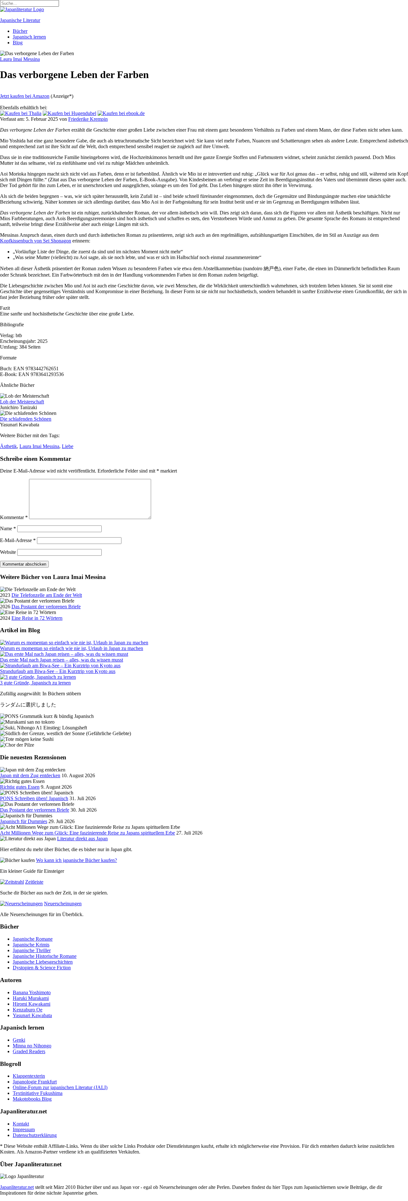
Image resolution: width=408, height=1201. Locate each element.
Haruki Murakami (31, 998)
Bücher (20, 31)
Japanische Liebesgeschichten (43, 962)
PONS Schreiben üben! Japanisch (34, 798)
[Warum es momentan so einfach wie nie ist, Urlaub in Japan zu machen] (74, 642)
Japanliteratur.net (17, 1187)
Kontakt (21, 1123)
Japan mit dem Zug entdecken (30, 775)
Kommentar (14, 517)
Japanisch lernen (29, 37)
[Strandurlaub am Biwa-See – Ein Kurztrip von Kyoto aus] (60, 665)
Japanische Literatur (20, 20)
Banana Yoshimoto (32, 992)
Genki (19, 1040)
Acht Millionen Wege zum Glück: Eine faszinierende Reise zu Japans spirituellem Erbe (87, 833)
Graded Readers (29, 1051)
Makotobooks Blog (32, 1099)
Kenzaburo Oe (27, 1009)
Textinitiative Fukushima (37, 1093)
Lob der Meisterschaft (22, 401)
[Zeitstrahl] (12, 882)
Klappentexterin (29, 1076)
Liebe (67, 446)
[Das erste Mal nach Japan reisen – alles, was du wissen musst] (64, 654)
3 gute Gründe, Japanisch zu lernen (35, 682)
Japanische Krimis (31, 944)
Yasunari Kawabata (32, 1015)
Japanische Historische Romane (44, 956)
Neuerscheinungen (63, 903)
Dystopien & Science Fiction (42, 967)
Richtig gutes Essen (20, 787)
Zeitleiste (34, 882)
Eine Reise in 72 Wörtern (36, 618)
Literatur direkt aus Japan (82, 838)
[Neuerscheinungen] (21, 903)
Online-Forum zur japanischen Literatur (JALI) (60, 1087)
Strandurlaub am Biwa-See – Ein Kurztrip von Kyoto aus (57, 671)
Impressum (24, 1129)
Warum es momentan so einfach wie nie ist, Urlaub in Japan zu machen (71, 648)
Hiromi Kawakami (31, 1004)
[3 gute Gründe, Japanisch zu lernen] (38, 677)
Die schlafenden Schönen (25, 419)
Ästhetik (8, 446)
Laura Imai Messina (39, 446)
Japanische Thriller (32, 950)
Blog (18, 42)
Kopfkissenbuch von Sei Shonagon (35, 240)
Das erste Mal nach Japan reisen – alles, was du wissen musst (61, 659)
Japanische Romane (33, 939)
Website (8, 552)
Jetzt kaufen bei (24, 96)
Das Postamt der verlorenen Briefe (46, 606)
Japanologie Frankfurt (35, 1081)
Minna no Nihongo (32, 1045)
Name (8, 528)
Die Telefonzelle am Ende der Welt (46, 595)
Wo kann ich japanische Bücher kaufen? (76, 860)
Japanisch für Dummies (23, 821)
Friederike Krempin (88, 119)
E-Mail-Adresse (18, 540)
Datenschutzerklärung (35, 1135)
